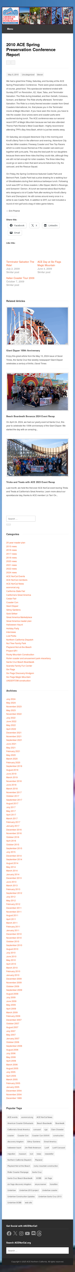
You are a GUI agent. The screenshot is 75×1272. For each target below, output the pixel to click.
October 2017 (12, 795)
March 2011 (12, 922)
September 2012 (14, 892)
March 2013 (12, 885)
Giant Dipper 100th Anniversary (23, 350)
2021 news (11, 564)
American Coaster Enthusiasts (20, 1123)
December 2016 (14, 829)
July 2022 (11, 717)
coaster (11, 1135)
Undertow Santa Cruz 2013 (49, 1196)
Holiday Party (12, 628)
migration (11, 1153)
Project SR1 (12, 650)
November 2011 (14, 911)
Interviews (11, 631)
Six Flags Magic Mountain (18, 676)
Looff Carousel (58, 1147)
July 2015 (11, 851)
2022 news (11, 568)
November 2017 (14, 792)
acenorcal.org (12, 587)
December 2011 (14, 907)
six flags (48, 1178)
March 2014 (12, 870)
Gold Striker (11, 613)
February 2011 (13, 926)
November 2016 (14, 833)
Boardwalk (59, 1123)
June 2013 (11, 881)
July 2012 (11, 896)
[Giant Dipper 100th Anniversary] (37, 326)
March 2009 (12, 1012)
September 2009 (14, 989)
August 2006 (12, 1049)
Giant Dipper (12, 605)
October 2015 (12, 844)
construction (58, 1135)
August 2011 (12, 915)
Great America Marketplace (19, 617)
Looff (47, 1147)
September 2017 (14, 799)
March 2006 (12, 1064)
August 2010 (12, 948)
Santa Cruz (37, 1172)
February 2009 (13, 1015)
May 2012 (11, 900)
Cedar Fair (11, 598)
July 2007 (11, 1030)
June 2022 (11, 721)
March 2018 (12, 788)
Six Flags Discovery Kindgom (20, 673)
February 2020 (13, 762)
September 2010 (14, 945)
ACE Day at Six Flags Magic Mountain (49, 263)
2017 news (11, 553)
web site (28, 1202)
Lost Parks (11, 635)
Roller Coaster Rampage (18, 1172)
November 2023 (14, 706)
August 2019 (12, 769)
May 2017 (11, 810)
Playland (38, 1159)
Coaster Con (12, 602)
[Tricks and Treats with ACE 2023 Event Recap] (37, 457)
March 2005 (12, 1079)
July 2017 (11, 807)
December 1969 (14, 1098)
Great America (50, 1141)
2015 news (11, 546)
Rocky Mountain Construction (20, 654)
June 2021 (11, 743)
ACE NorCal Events (15, 576)
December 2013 (14, 877)
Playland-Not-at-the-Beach (19, 647)
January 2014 (12, 874)
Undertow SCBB (14, 1202)
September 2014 (14, 859)
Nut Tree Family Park (16, 643)
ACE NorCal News (15, 583)
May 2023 (11, 710)
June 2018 (11, 784)
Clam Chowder (57, 1129)
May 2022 (11, 725)
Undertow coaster (49, 1190)
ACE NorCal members (16, 579)
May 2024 (11, 702)
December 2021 (14, 732)
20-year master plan (15, 542)
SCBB (38, 1178)
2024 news (11, 572)
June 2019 (11, 773)
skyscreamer (40, 1184)
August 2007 (12, 1027)
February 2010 (13, 971)
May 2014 (11, 866)
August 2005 (12, 1068)
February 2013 (13, 889)
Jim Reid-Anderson (33, 1147)
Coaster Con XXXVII (40, 1135)
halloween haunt (14, 1147)
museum (22, 1153)
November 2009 (14, 982)
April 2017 (11, 814)
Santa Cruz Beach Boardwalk (20, 661)
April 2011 (11, 919)
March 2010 (12, 967)
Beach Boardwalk (44, 1123)
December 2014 (14, 855)
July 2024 (11, 698)
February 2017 (13, 821)
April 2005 (11, 1075)
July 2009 (11, 997)
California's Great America (18, 594)
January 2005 (12, 1086)
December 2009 (14, 978)
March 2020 (12, 758)
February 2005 (13, 1083)
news (39, 1153)
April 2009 (11, 1008)
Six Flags (10, 669)
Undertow (12, 1190)
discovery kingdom (16, 1141)
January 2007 (12, 1038)
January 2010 (12, 975)
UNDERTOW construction (18, 680)
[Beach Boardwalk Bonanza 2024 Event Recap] (37, 391)
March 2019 (12, 777)
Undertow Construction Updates (21, 1196)
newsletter (49, 1153)
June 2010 (11, 956)
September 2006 (14, 1045)
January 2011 (12, 930)
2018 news (11, 557)
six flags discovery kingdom (19, 1184)
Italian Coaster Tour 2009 (20, 278)
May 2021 (11, 747)
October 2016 (12, 837)
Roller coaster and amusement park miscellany (28, 658)
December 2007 (14, 1019)
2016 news (11, 549)
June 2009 (11, 1001)
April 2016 (11, 840)
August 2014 (12, 863)
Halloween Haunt (14, 624)
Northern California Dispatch (19, 639)
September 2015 (14, 848)
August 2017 (12, 803)
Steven (40, 74)
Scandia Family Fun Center (19, 665)
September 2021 (14, 739)
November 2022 (14, 713)
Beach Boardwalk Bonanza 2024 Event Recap (30, 416)
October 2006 (12, 1042)
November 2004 (14, 1094)
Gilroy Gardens (13, 609)
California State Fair (15, 591)
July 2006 (11, 1053)
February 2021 (13, 751)
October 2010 (12, 941)
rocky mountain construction (46, 1165)
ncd (31, 1153)
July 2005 (11, 1071)
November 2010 (14, 937)
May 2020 (11, 754)
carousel (37, 1129)
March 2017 (12, 818)
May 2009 (11, 1004)
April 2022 (11, 728)
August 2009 (12, 993)
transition (54, 1184)
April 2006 (11, 1060)
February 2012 (13, 904)
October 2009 (12, 986)
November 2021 (14, 736)
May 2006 (11, 1057)
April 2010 (11, 963)
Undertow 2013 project (29, 1190)
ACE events (13, 1117)
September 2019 (14, 766)
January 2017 (12, 825)
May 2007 (11, 1034)
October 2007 (12, 1023)
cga (45, 1129)
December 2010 (14, 933)
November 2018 (14, 781)
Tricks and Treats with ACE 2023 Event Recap (30, 482)
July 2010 (11, 952)
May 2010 (11, 959)
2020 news (11, 561)
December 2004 (14, 1090)
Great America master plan (19, 620)
